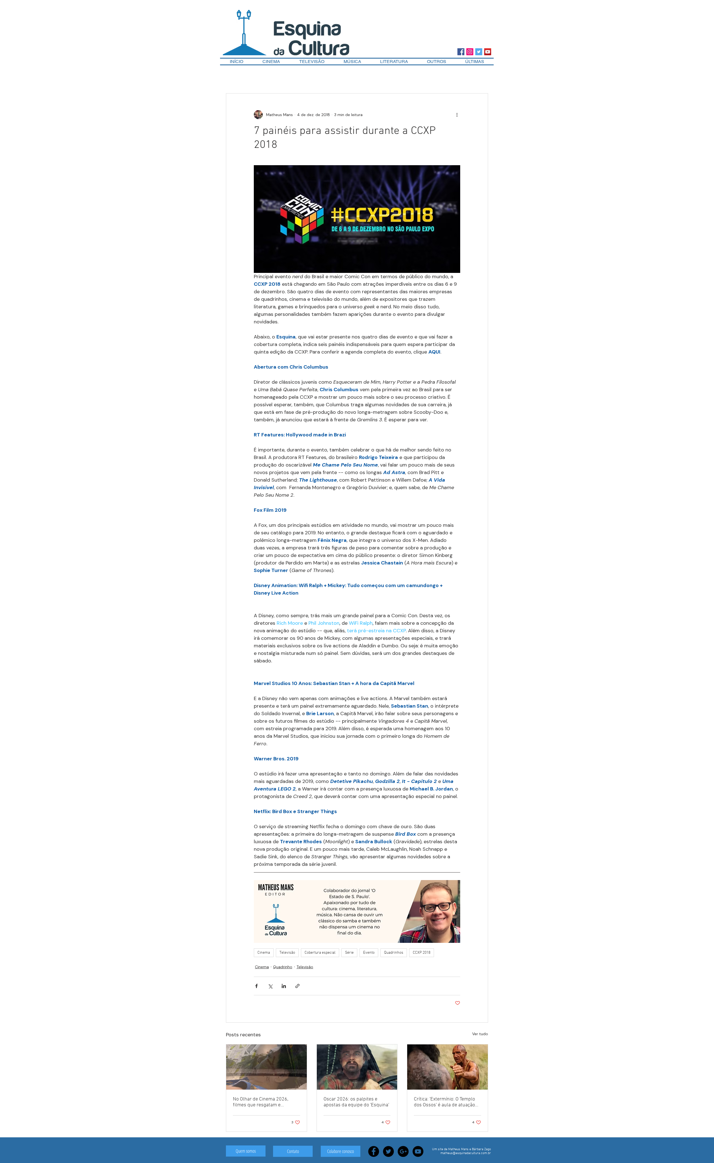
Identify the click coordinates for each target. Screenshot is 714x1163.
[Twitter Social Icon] (478, 51)
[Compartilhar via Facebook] (256, 986)
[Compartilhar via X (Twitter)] (270, 986)
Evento (369, 952)
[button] (437, 61)
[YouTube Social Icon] (487, 51)
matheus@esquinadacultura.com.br (465, 1153)
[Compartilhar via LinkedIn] (283, 986)
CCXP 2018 (421, 952)
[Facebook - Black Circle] (373, 1151)
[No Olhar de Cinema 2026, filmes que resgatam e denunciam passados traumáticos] (266, 1067)
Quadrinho (282, 966)
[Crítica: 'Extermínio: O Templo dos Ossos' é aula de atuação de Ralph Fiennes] (447, 1067)
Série (349, 952)
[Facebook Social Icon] (460, 51)
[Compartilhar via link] (297, 986)
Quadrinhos (393, 952)
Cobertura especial (320, 952)
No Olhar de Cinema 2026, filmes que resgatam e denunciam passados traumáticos (260, 1102)
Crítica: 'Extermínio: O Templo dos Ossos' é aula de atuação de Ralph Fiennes (444, 1102)
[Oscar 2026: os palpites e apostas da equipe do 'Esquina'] (357, 1067)
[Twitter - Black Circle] (388, 1151)
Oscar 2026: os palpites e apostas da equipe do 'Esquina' (356, 1102)
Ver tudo (480, 1033)
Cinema (263, 952)
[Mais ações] (457, 114)
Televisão (287, 952)
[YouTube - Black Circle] (418, 1151)
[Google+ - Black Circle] (403, 1151)
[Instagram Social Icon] (469, 51)
